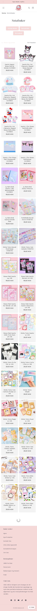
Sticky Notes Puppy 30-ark (9, 420)
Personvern (7, 567)
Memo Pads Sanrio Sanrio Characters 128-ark (27, 305)
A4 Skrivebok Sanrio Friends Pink (10, 219)
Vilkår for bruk (7, 563)
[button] (3, 8)
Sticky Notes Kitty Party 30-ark (27, 477)
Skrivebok (18, 33)
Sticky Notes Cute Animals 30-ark (27, 447)
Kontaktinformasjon (9, 549)
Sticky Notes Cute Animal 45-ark (10, 477)
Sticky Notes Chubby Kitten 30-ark (10, 505)
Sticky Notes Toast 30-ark (27, 420)
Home (4, 13)
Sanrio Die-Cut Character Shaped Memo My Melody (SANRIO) (27, 98)
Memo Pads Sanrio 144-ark (9, 277)
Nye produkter (7, 537)
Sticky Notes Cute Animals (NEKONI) (27, 248)
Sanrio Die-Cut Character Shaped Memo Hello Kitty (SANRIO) (10, 129)
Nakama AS (21, 608)
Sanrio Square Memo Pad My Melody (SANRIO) (9, 66)
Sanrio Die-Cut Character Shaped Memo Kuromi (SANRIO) (27, 67)
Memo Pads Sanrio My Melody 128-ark (9, 305)
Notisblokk (25, 28)
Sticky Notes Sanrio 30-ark (27, 334)
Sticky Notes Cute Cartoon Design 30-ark (9, 391)
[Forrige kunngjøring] (3, 2)
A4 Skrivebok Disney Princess (27, 187)
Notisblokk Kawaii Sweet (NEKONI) (27, 218)
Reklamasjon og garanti (11, 571)
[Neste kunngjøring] (34, 2)
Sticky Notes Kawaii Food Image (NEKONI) (9, 249)
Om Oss (6, 552)
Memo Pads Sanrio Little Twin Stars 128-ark (9, 335)
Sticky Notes (12, 28)
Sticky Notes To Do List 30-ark (9, 363)
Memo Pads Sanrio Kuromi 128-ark (27, 277)
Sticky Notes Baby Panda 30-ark (27, 504)
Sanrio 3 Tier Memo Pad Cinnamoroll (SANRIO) (9, 159)
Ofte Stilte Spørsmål (10, 545)
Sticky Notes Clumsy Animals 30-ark (9, 448)
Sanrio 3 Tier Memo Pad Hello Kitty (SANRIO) (27, 128)
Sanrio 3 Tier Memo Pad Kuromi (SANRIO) (27, 159)
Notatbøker (11, 13)
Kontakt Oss (7, 541)
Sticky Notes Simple (27, 391)
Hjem (5, 533)
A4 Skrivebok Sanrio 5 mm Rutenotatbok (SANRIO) (9, 189)
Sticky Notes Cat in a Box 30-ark (27, 363)
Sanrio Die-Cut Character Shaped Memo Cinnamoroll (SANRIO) (9, 98)
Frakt (5, 575)
